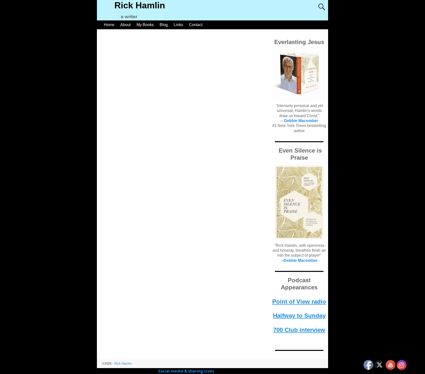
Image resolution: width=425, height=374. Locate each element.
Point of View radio (299, 301)
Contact (195, 25)
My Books (145, 25)
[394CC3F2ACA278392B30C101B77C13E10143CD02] (299, 202)
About (125, 25)
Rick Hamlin (139, 5)
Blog (164, 25)
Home (109, 25)
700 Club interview (299, 330)
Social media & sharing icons (186, 371)
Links (178, 25)
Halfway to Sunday (299, 315)
